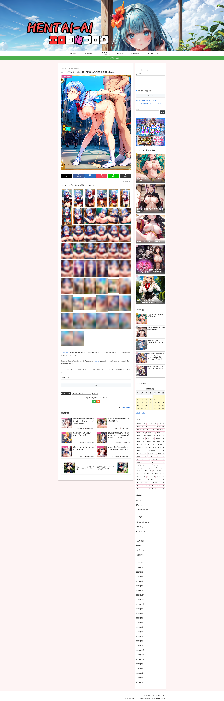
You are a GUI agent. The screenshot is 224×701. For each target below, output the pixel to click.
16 (159, 402)
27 (146, 408)
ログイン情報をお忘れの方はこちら (148, 103)
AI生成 (75, 393)
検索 (137, 109)
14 (150, 402)
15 (155, 402)
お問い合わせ (146, 695)
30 (159, 408)
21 (150, 405)
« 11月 (138, 413)
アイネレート (141, 505)
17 (163, 402)
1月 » (143, 413)
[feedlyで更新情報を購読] (94, 401)
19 (142, 405)
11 (138, 402)
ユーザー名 (140, 74)
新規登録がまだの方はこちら (146, 100)
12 (142, 402)
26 (142, 408)
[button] (125, 176)
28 (150, 408)
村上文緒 (96, 393)
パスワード (140, 82)
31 (163, 408)
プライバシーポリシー (158, 695)
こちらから (65, 352)
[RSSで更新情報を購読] (98, 401)
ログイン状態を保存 (144, 91)
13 (146, 402)
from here (97, 361)
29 (155, 408)
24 (163, 405)
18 (138, 405)
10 (163, 399)
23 (159, 405)
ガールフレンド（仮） (85, 393)
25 (138, 408)
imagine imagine (67, 393)
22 (155, 405)
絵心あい (139, 500)
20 (146, 405)
